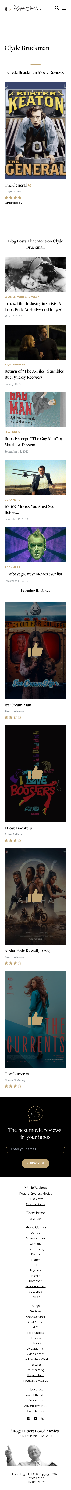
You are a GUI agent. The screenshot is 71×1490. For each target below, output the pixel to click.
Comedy (35, 1243)
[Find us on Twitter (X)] (42, 1418)
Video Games (35, 1354)
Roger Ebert (35, 1375)
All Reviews (35, 1199)
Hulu (35, 1265)
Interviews (35, 1338)
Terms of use (35, 1478)
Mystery (35, 1270)
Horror (35, 1259)
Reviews (35, 1311)
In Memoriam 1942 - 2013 (35, 1436)
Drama (35, 1254)
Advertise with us (35, 1405)
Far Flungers (35, 1332)
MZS (35, 1327)
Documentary (35, 1249)
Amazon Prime (36, 1238)
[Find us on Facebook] (28, 1418)
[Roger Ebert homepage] (23, 8)
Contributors (35, 1411)
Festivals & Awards (35, 1380)
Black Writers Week (36, 1359)
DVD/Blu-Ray (35, 1348)
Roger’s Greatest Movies (35, 1193)
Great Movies (35, 1322)
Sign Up (35, 1218)
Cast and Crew (35, 1204)
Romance (35, 1281)
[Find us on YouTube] (35, 1418)
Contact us (35, 1400)
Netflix (35, 1275)
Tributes (35, 1343)
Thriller (35, 1297)
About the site (35, 1395)
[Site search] (57, 8)
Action (35, 1233)
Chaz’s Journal (35, 1316)
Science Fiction (36, 1286)
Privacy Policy (35, 1482)
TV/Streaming (36, 1370)
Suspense (35, 1291)
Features (35, 1364)
